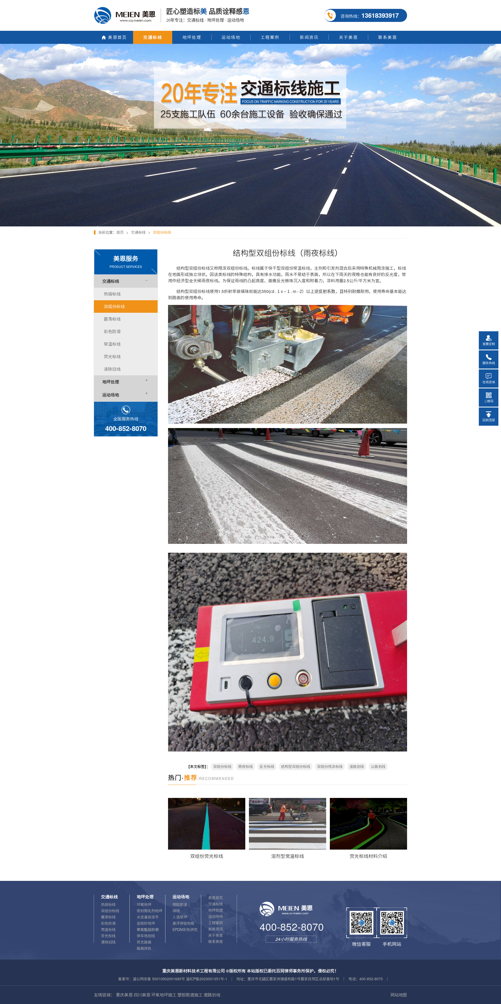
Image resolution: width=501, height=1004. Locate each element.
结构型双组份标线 (295, 766)
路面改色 (144, 948)
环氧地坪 (144, 904)
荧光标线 (108, 936)
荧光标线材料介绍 (368, 856)
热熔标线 (108, 904)
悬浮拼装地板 (183, 923)
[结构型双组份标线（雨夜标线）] (250, 45)
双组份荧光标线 (206, 856)
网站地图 (398, 995)
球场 (176, 911)
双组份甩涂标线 (330, 766)
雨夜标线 (245, 766)
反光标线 (267, 766)
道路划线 (356, 766)
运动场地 (215, 916)
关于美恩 (215, 935)
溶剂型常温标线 (287, 856)
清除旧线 (108, 942)
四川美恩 (142, 995)
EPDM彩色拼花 (185, 929)
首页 (120, 232)
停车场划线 (146, 936)
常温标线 (108, 929)
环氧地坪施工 (163, 995)
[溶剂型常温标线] (287, 824)
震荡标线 (108, 917)
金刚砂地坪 (146, 923)
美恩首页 (215, 898)
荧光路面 (144, 942)
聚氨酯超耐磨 (148, 929)
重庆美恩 (124, 995)
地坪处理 (215, 910)
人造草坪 (179, 917)
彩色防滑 (108, 923)
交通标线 (138, 232)
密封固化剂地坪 (149, 911)
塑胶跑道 (179, 904)
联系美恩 (215, 941)
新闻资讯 (215, 929)
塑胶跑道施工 (189, 995)
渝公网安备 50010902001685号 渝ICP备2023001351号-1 (180, 979)
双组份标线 (222, 766)
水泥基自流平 (148, 917)
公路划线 (378, 766)
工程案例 (215, 923)
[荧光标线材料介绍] (368, 824)
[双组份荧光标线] (206, 824)
